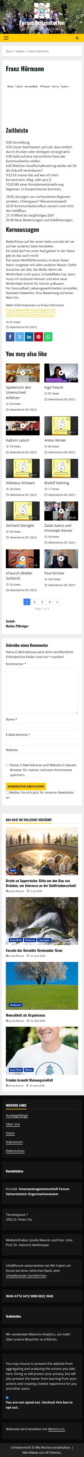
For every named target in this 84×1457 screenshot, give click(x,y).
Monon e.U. (56, 1429)
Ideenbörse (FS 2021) (23, 327)
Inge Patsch (53, 387)
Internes (30, 940)
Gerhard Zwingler (20, 525)
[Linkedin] (29, 336)
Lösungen (44, 940)
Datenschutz (15, 1151)
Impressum (14, 1142)
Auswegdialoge (17, 1115)
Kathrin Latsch (17, 440)
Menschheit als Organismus (25, 1015)
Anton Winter (55, 440)
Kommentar (16, 664)
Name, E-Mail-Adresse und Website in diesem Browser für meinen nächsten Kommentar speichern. (43, 770)
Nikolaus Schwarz (20, 482)
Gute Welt (16, 940)
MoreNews (30, 1452)
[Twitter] (19, 336)
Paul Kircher (54, 573)
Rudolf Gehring (56, 482)
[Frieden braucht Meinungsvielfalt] (42, 1051)
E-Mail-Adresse (18, 735)
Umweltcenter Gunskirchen (26, 1275)
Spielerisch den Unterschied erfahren (18, 392)
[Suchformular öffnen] (77, 38)
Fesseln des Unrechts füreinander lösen (34, 950)
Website (12, 750)
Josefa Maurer (16, 891)
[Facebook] (10, 336)
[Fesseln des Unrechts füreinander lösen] (42, 921)
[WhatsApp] (48, 336)
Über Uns (13, 1124)
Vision (10, 1133)
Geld (12, 870)
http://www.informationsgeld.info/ (31, 310)
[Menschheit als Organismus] (42, 986)
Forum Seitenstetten (42, 22)
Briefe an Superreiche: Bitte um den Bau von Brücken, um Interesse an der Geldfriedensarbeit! (41, 883)
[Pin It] (38, 336)
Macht (29, 1069)
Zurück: (17, 624)
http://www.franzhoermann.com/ (30, 314)
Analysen (15, 1004)
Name (11, 719)
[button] (6, 38)
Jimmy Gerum (16, 1085)
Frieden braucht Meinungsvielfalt (29, 1080)
